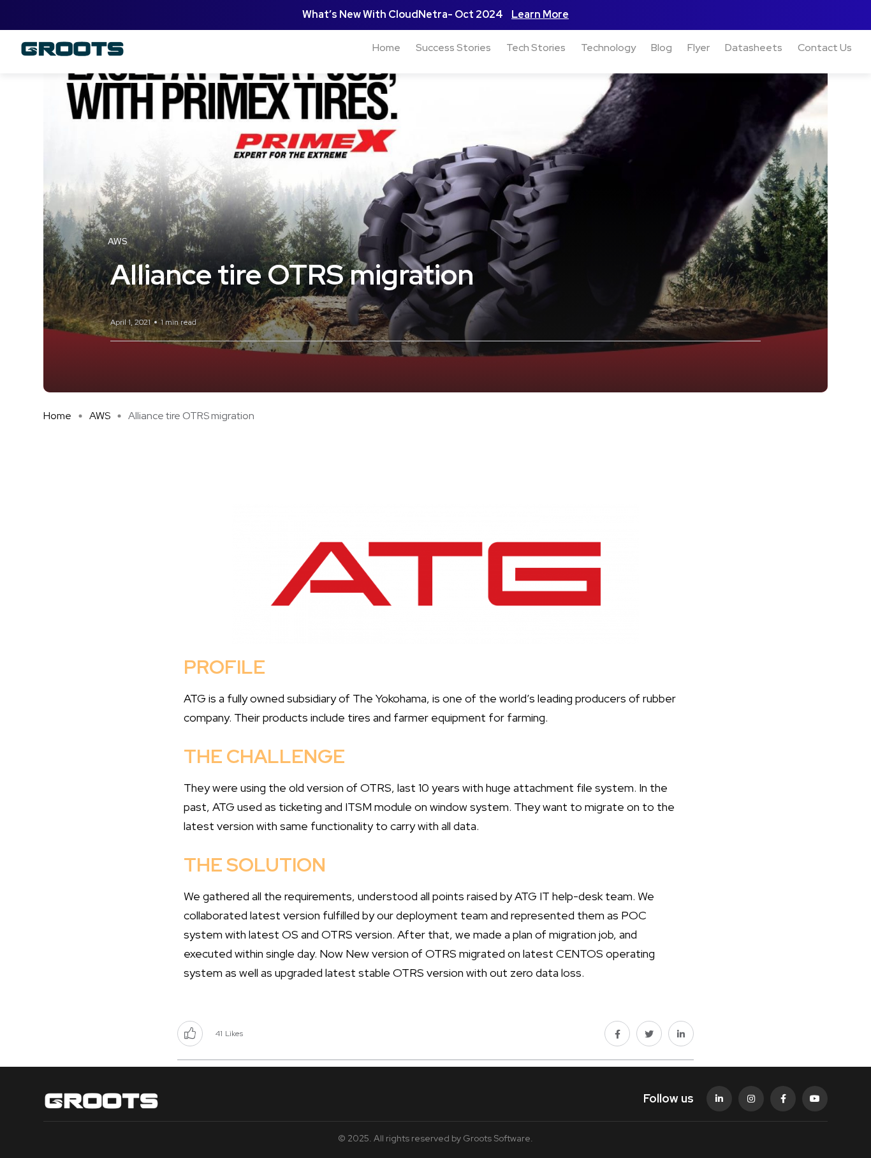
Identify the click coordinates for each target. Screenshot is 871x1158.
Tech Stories (536, 47)
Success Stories (453, 47)
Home (386, 47)
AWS (99, 415)
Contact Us (825, 47)
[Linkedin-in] (719, 1098)
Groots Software (497, 1138)
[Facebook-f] (783, 1098)
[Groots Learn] (80, 48)
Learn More (540, 14)
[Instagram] (751, 1098)
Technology (608, 47)
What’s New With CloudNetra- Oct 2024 (403, 14)
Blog (661, 47)
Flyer (698, 47)
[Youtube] (815, 1098)
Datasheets (753, 47)
